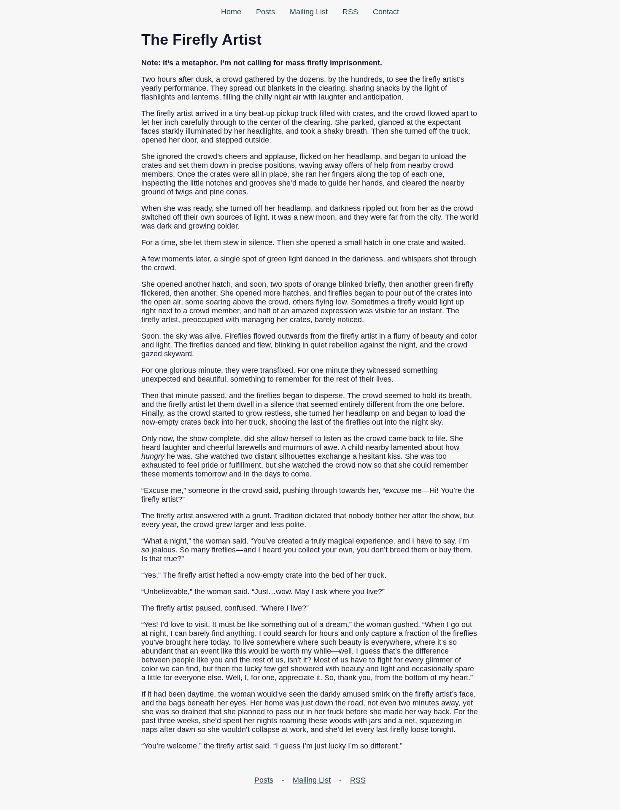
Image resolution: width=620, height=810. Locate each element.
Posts (265, 12)
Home (231, 12)
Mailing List (309, 12)
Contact (386, 12)
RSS (350, 12)
